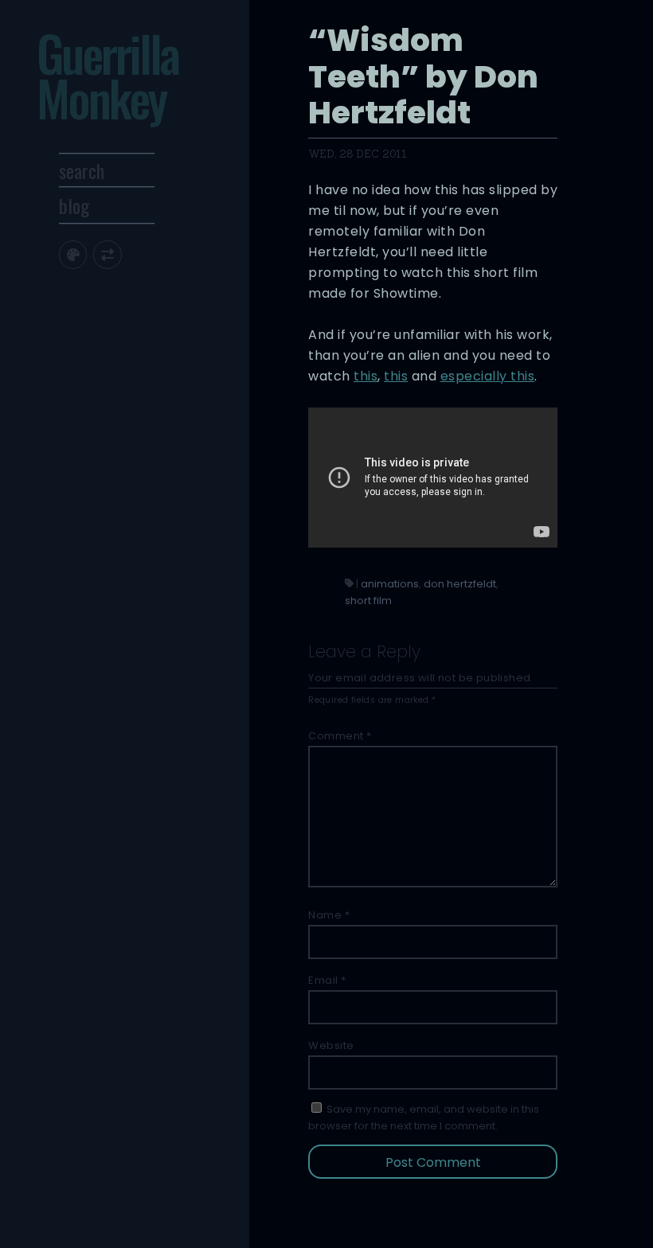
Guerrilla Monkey (107, 75)
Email (327, 980)
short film (368, 600)
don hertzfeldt (460, 583)
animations (390, 583)
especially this (487, 376)
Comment (340, 735)
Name (329, 914)
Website (331, 1045)
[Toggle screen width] (107, 254)
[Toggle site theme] (73, 254)
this (365, 376)
